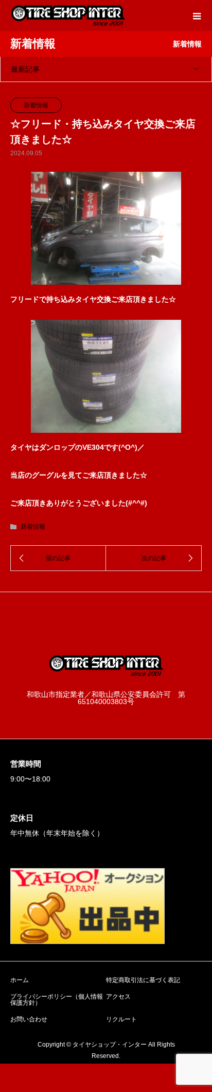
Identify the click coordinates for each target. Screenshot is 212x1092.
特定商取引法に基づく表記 (143, 980)
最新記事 (25, 69)
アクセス (118, 996)
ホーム (19, 980)
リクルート (121, 1019)
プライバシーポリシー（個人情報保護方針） (56, 999)
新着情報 (36, 105)
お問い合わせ (28, 1019)
